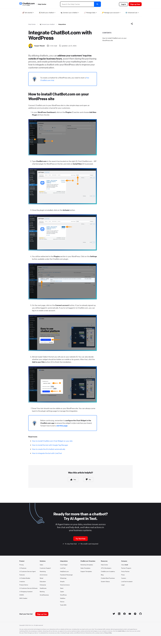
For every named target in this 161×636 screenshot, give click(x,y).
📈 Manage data (89, 13)
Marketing (43, 571)
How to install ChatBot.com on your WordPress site (114, 39)
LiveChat (62, 568)
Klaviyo (62, 601)
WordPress (63, 595)
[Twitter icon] (114, 614)
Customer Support (45, 568)
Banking (42, 591)
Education (43, 581)
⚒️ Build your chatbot (46, 13)
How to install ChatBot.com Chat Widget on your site (52, 441)
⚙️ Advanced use (131, 13)
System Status (105, 581)
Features (22, 575)
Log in (123, 4)
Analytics (22, 581)
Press (123, 575)
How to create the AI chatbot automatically (48, 449)
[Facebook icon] (124, 614)
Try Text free (80, 539)
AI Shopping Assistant (25, 591)
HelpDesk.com (64, 571)
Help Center (42, 4)
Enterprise (43, 585)
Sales (41, 565)
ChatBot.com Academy (108, 571)
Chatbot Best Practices (108, 578)
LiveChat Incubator (127, 581)
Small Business (44, 595)
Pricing (21, 565)
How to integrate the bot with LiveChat (47, 453)
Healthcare (43, 588)
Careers (123, 578)
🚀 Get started (27, 13)
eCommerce (43, 575)
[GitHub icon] (140, 614)
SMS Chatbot (23, 598)
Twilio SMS (63, 605)
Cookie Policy (121, 631)
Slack (61, 588)
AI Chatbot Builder (24, 578)
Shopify (62, 581)
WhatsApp (63, 578)
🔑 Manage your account (110, 13)
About (124, 565)
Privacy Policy (108, 633)
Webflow (62, 598)
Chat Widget (63, 565)
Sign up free (135, 4)
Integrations (62, 24)
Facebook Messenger (66, 575)
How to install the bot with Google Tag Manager (50, 445)
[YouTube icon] (130, 614)
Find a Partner (125, 571)
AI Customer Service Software (28, 588)
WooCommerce (65, 585)
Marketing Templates (86, 565)
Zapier (62, 591)
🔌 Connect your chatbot (69, 13)
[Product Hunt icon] (135, 614)
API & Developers (106, 568)
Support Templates (86, 571)
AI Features (22, 568)
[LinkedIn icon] (119, 614)
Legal (122, 585)
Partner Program (126, 568)
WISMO (21, 595)
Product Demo (23, 585)
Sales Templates (85, 568)
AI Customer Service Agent (27, 571)
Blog (102, 575)
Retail (41, 578)
